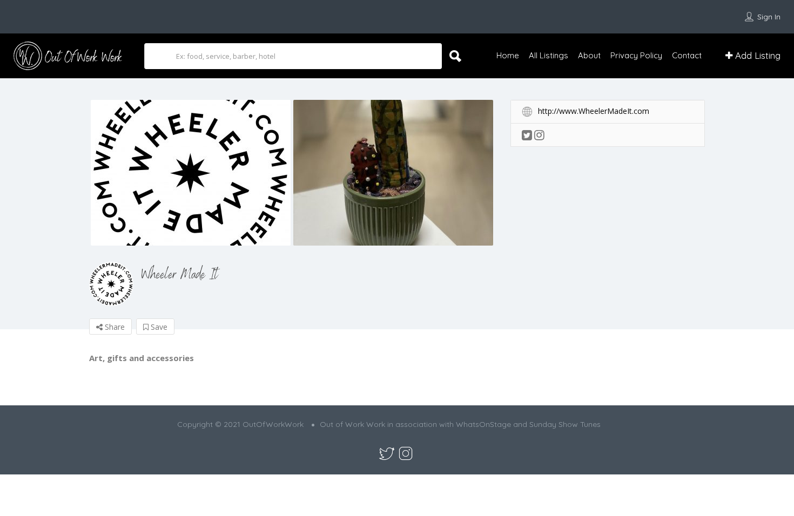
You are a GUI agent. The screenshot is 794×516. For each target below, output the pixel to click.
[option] (190, 173)
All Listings (548, 55)
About (589, 55)
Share (114, 327)
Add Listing (756, 55)
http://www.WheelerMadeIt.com (593, 111)
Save (158, 327)
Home (507, 55)
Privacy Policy (636, 55)
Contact (687, 55)
